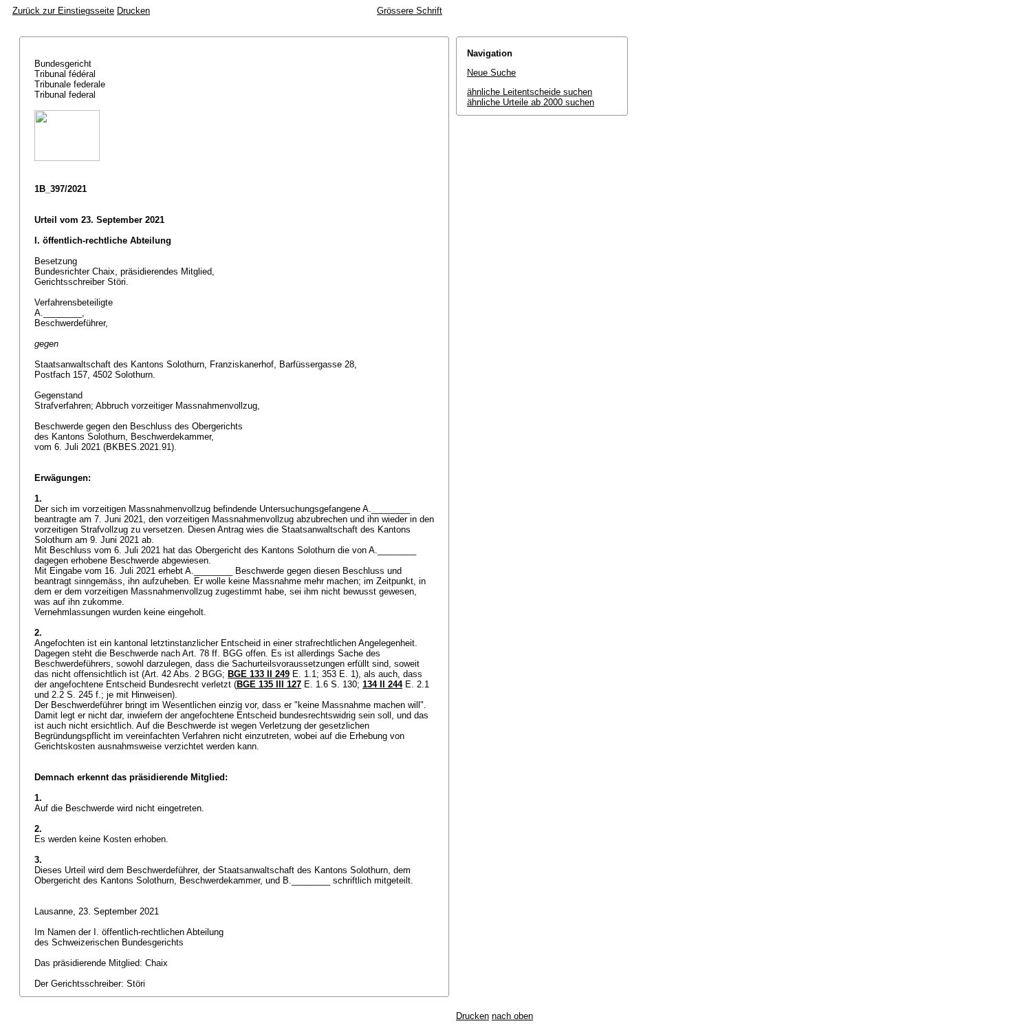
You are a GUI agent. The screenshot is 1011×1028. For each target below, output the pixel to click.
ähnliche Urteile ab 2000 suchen (530, 102)
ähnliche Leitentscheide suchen (529, 92)
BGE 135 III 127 (269, 684)
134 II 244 (382, 684)
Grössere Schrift (409, 11)
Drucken (133, 11)
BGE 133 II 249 (259, 674)
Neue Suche (491, 72)
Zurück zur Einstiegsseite (63, 11)
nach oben (512, 1016)
